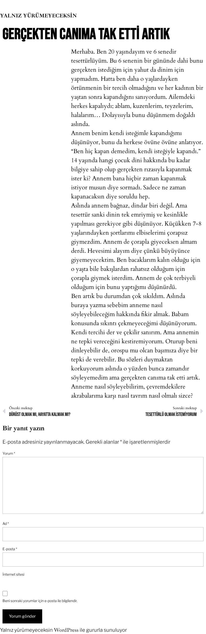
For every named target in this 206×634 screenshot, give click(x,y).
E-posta (10, 549)
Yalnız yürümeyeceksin (38, 15)
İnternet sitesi (13, 574)
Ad (6, 523)
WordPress (66, 630)
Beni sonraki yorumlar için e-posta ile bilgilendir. (40, 601)
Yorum (9, 453)
